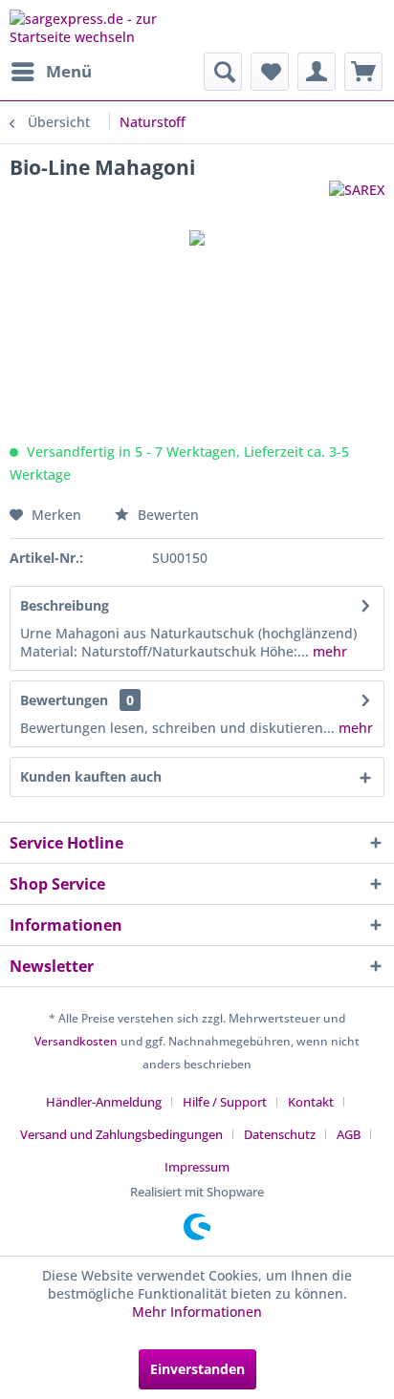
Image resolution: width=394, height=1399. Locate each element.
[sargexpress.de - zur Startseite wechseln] (103, 26)
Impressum (197, 1166)
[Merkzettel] (270, 72)
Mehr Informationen (197, 1311)
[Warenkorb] (363, 72)
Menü (69, 71)
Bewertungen (64, 700)
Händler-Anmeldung (104, 1101)
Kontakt (311, 1101)
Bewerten (166, 515)
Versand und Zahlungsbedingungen (121, 1134)
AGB (349, 1134)
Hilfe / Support (225, 1101)
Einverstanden (197, 1369)
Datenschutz (280, 1134)
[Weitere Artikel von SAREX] (356, 197)
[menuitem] (50, 72)
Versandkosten (76, 1041)
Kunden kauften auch (91, 776)
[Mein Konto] (316, 72)
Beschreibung (64, 605)
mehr (328, 651)
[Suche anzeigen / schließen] (223, 72)
